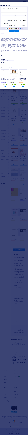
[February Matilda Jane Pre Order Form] (14, 73)
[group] (5, 79)
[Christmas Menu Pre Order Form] (23, 73)
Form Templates (2, 3)
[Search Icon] (27, 4)
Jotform (3, 64)
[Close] (26, 1)
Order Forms (6, 3)
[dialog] (14, 217)
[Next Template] (20, 31)
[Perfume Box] (5, 73)
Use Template (14, 31)
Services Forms (21, 82)
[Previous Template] (8, 31)
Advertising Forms (4, 82)
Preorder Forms (10, 3)
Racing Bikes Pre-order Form (5, 5)
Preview (5, 86)
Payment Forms (11, 60)
